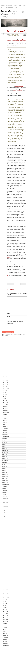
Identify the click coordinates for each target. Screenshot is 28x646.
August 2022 (5, 438)
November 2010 (5, 641)
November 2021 (5, 456)
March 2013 (5, 585)
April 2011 (4, 631)
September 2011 (6, 621)
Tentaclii (5, 11)
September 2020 (6, 484)
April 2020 (5, 494)
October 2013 (5, 571)
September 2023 (6, 412)
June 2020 (5, 490)
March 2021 (5, 472)
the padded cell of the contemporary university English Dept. (16, 41)
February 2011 (5, 635)
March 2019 (5, 520)
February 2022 (5, 450)
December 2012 (5, 591)
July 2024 (4, 392)
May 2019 (5, 516)
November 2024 (5, 384)
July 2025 (4, 368)
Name (8, 310)
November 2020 (5, 480)
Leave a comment (24, 35)
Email (8, 313)
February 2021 (5, 474)
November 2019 (5, 504)
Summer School (16, 35)
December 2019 (5, 502)
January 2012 (5, 613)
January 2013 (5, 589)
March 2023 (5, 424)
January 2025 (5, 380)
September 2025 (6, 364)
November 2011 (5, 617)
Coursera (18, 273)
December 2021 (5, 454)
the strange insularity (19, 86)
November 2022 (5, 432)
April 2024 (5, 398)
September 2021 (6, 460)
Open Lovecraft (22, 5)
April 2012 (5, 607)
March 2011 (5, 633)
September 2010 (6, 645)
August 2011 (5, 623)
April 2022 (5, 446)
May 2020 (5, 492)
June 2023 (5, 418)
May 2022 (5, 444)
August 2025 (5, 366)
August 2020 (5, 486)
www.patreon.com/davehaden (15, 334)
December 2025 (5, 358)
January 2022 (5, 452)
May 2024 (5, 396)
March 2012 (5, 609)
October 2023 (5, 410)
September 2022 (6, 436)
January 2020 (5, 500)
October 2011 (5, 619)
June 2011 (5, 627)
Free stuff (14, 2)
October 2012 (5, 595)
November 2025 (5, 360)
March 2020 (5, 496)
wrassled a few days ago (17, 90)
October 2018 (5, 530)
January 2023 (5, 428)
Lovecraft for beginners (6, 5)
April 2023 (5, 422)
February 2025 (5, 378)
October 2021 (5, 458)
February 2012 (5, 611)
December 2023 (5, 406)
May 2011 (4, 629)
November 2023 (5, 408)
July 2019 (4, 512)
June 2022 (5, 442)
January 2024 (5, 404)
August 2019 (5, 510)
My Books (15, 5)
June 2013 (5, 579)
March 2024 (5, 400)
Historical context (14, 34)
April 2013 (5, 583)
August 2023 (5, 414)
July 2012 (4, 601)
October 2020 (5, 482)
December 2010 (5, 639)
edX (7, 275)
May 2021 (5, 468)
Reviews (2, 7)
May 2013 (5, 581)
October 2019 (5, 506)
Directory (8, 2)
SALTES (16, 7)
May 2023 (5, 420)
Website (8, 316)
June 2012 (5, 603)
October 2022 (5, 434)
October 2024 (5, 386)
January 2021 (5, 476)
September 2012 (6, 597)
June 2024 (5, 394)
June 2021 (5, 466)
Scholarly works (10, 35)
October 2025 (5, 362)
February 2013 (5, 587)
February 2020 (5, 498)
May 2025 (5, 372)
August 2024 (5, 390)
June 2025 (5, 370)
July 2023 (4, 416)
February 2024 (5, 402)
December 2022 (5, 430)
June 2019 (5, 514)
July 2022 (4, 440)
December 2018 (5, 526)
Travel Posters (9, 7)
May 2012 (5, 605)
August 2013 (5, 575)
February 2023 (5, 426)
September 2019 (6, 508)
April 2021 (5, 470)
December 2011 (5, 615)
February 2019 (5, 522)
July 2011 (4, 625)
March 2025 (5, 376)
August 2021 (5, 462)
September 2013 (6, 573)
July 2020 (4, 488)
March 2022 (5, 448)
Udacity (22, 273)
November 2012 (5, 593)
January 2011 (5, 637)
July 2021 (4, 464)
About (2, 2)
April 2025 (5, 374)
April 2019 (5, 518)
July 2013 (4, 577)
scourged (8, 257)
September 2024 (6, 388)
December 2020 (5, 478)
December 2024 (5, 382)
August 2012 (5, 599)
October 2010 (5, 643)
